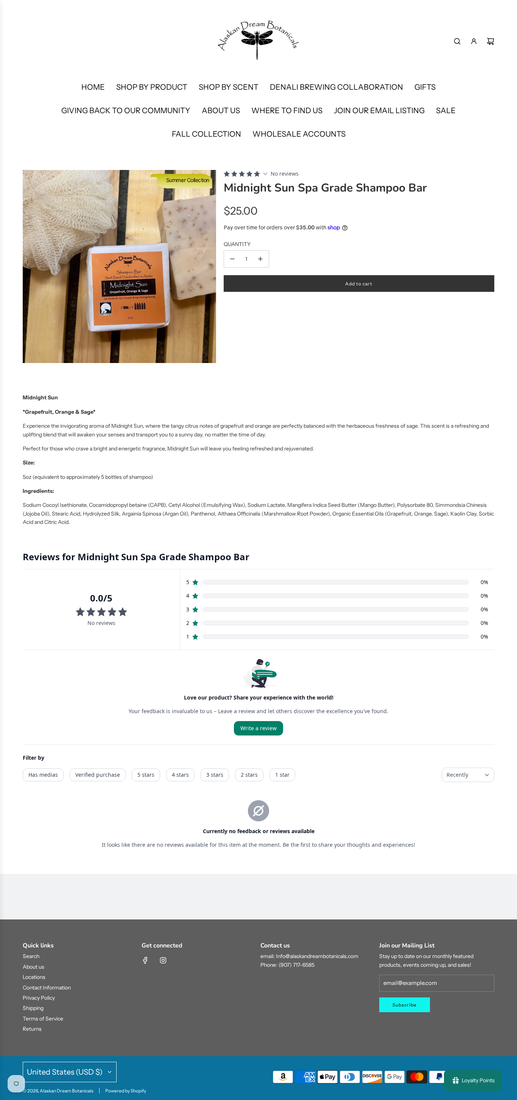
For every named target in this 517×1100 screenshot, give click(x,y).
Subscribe (404, 1005)
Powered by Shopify (125, 1091)
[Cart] (490, 41)
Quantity (237, 244)
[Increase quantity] (260, 259)
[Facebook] (145, 960)
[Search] (457, 41)
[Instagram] (163, 960)
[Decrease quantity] (232, 259)
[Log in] (474, 41)
